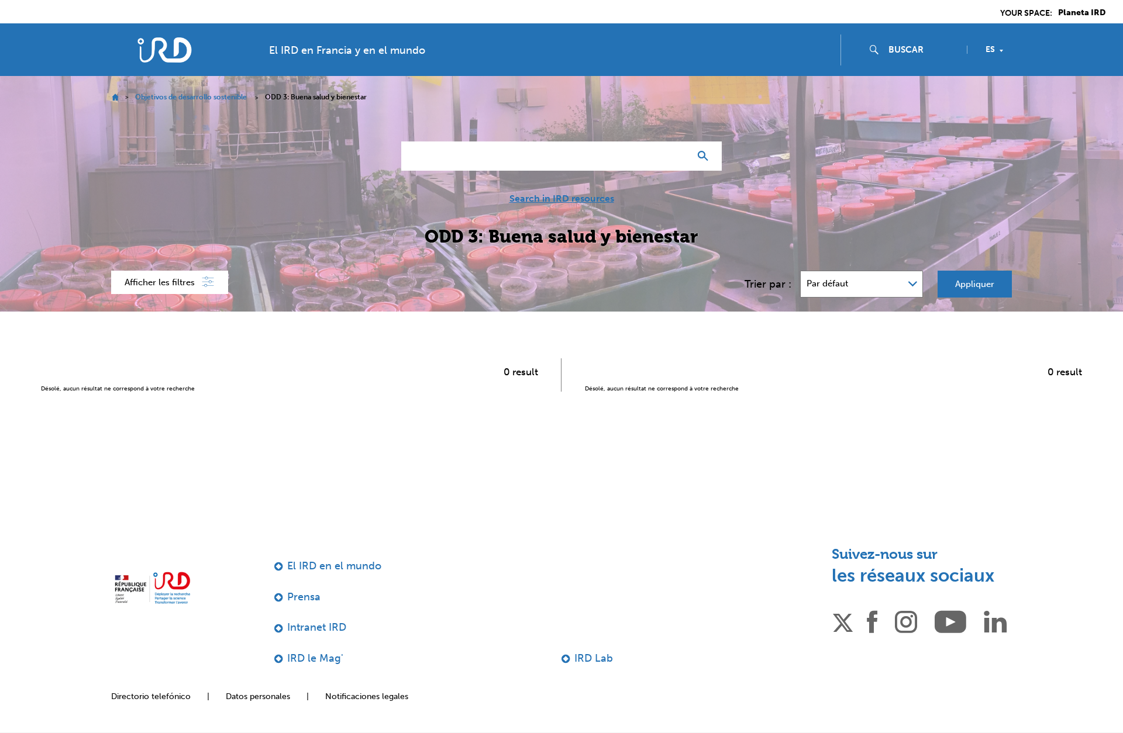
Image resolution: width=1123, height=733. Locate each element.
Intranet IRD (316, 627)
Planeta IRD (1081, 13)
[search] (922, 49)
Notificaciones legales (366, 696)
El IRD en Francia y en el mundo (347, 50)
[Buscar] (706, 156)
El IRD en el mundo (334, 566)
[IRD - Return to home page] (164, 50)
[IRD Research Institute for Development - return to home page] (152, 588)
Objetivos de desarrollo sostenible (191, 97)
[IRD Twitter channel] (843, 620)
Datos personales (258, 696)
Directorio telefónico (151, 696)
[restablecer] (676, 156)
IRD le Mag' (315, 658)
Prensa (304, 597)
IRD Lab (593, 658)
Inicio (115, 97)
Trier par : (768, 284)
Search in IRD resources (561, 198)
